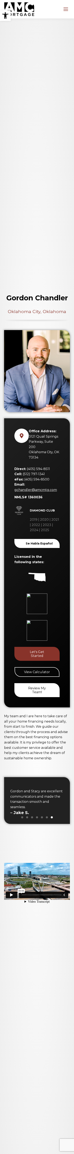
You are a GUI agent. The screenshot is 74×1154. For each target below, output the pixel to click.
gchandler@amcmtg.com (35, 490)
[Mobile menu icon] (66, 9)
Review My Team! (37, 690)
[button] (5, 15)
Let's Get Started (37, 654)
